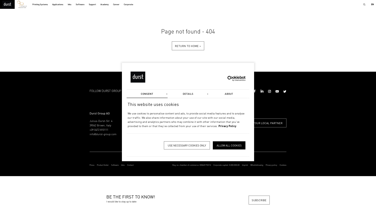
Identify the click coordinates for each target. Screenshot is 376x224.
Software (80, 5)
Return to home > (188, 46)
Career (116, 5)
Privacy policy (271, 165)
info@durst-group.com (103, 134)
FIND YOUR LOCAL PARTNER (264, 123)
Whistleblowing (256, 165)
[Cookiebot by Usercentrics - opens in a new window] (232, 78)
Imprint (245, 165)
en (372, 5)
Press (92, 165)
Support (92, 5)
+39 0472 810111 (99, 130)
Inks (69, 5)
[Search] (364, 4)
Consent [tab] (147, 94)
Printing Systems (40, 5)
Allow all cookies (229, 145)
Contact (130, 165)
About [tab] (229, 94)
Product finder (103, 165)
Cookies (283, 165)
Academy (104, 5)
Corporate (128, 5)
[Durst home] (7, 4)
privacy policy (227, 126)
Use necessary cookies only (187, 145)
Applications (57, 5)
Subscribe (259, 200)
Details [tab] (188, 94)
